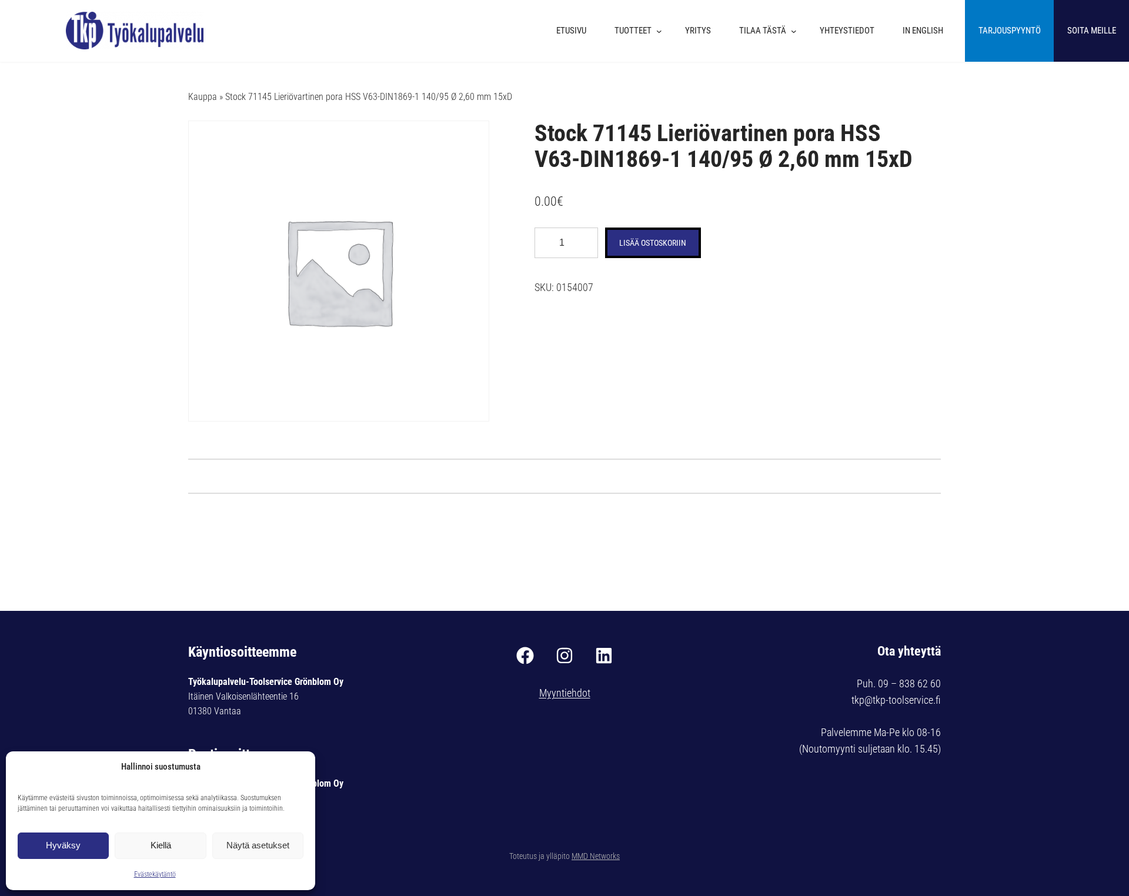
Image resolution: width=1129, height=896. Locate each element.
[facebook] (525, 655)
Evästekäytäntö (155, 874)
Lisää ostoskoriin (652, 243)
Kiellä (161, 845)
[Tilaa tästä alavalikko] (797, 31)
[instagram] (564, 655)
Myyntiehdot (564, 693)
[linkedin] (604, 655)
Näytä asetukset (257, 845)
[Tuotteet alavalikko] (662, 31)
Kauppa (202, 96)
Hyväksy (63, 845)
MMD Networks (596, 856)
